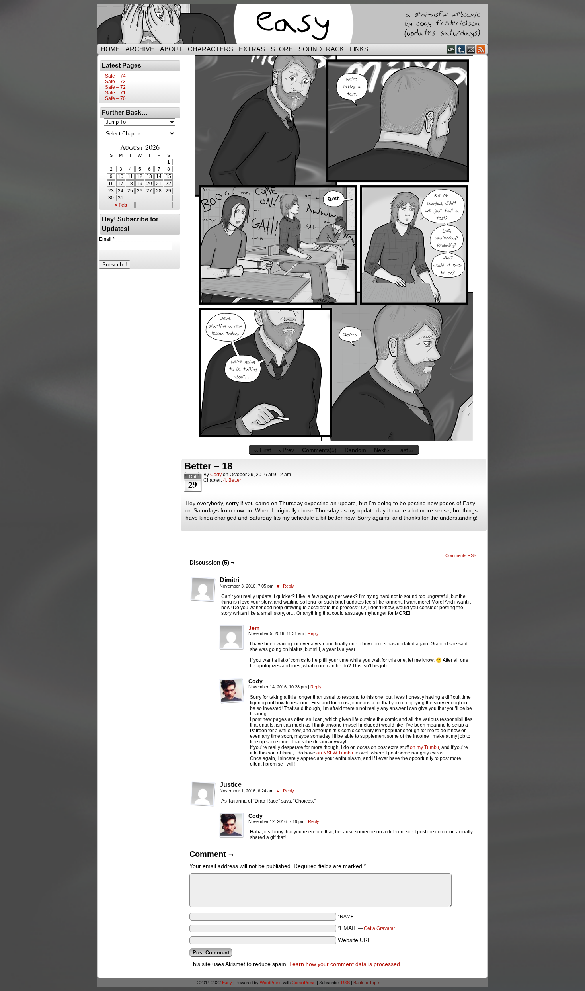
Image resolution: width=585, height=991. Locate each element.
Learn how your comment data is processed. (345, 964)
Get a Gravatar (379, 928)
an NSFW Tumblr (334, 753)
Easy (227, 982)
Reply (288, 586)
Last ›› (405, 450)
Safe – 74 (115, 76)
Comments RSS (460, 555)
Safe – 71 (115, 93)
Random (355, 450)
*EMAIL (366, 928)
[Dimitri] (203, 589)
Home (110, 49)
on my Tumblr (424, 747)
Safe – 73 (115, 81)
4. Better (232, 480)
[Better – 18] (334, 439)
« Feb (121, 205)
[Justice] (203, 794)
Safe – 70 (115, 98)
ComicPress (304, 982)
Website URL (354, 940)
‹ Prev (286, 450)
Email (471, 49)
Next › (381, 450)
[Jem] (231, 648)
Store (282, 49)
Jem (253, 628)
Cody (216, 474)
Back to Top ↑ (366, 982)
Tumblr (461, 49)
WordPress (271, 982)
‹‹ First (262, 450)
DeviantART (451, 49)
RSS (481, 49)
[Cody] (231, 691)
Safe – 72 (115, 87)
